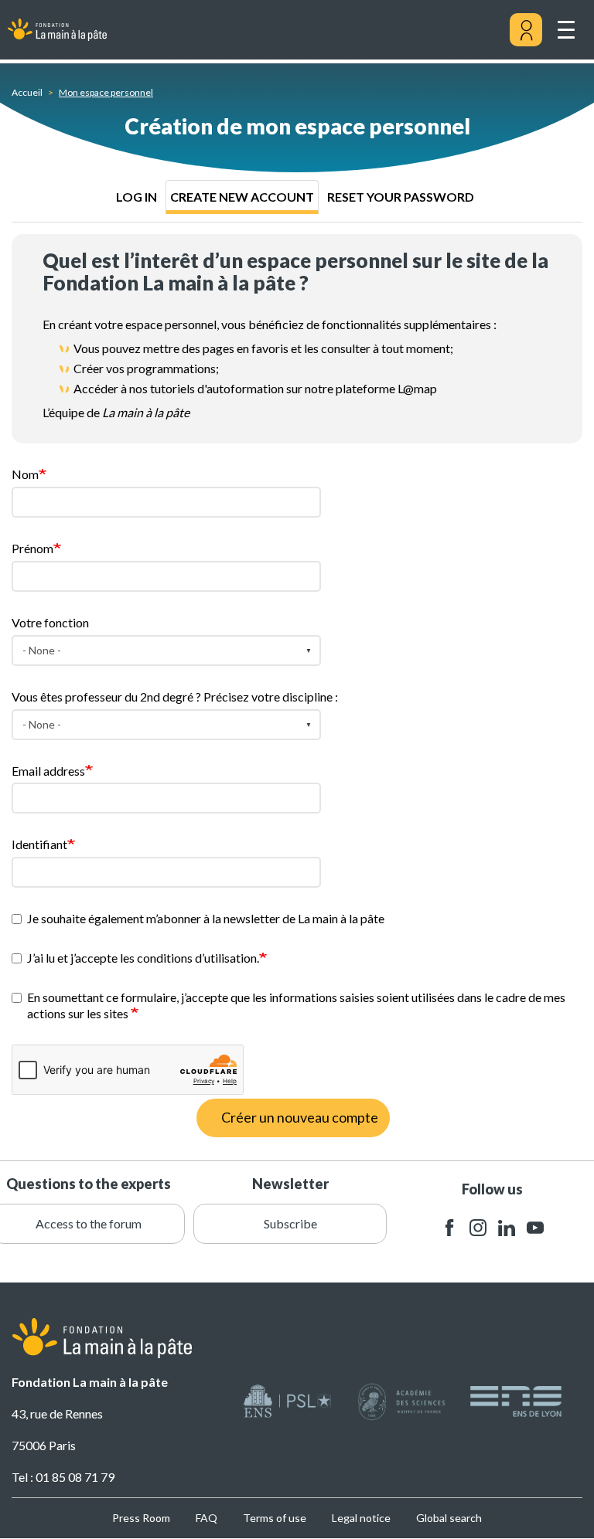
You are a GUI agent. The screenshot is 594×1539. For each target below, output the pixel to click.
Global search (449, 1517)
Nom (25, 474)
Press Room (141, 1517)
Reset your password (400, 196)
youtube (535, 1228)
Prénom (32, 548)
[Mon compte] (526, 30)
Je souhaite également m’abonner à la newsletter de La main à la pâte (205, 918)
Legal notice (361, 1517)
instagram (477, 1228)
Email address (48, 770)
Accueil (27, 92)
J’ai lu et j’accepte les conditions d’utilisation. (143, 957)
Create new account (242, 196)
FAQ (206, 1517)
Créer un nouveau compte (299, 1117)
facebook (449, 1228)
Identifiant (39, 844)
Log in (136, 196)
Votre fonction (50, 622)
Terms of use (274, 1517)
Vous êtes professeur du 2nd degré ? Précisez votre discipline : (175, 696)
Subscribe (290, 1223)
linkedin (506, 1228)
